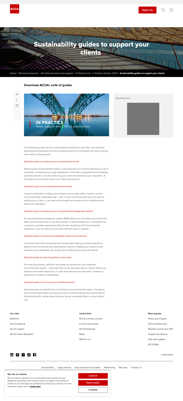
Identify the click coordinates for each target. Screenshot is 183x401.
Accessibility (48, 367)
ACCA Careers (17, 329)
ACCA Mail (153, 344)
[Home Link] (167, 354)
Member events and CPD (160, 329)
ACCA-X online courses (90, 318)
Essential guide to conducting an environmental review (51, 161)
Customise (92, 390)
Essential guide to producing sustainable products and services (55, 236)
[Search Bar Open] (163, 10)
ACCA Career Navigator (21, 334)
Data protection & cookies (87, 367)
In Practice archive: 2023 (105, 73)
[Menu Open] (171, 10)
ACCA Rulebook (87, 329)
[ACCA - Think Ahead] (14, 12)
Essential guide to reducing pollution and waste (47, 257)
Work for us (84, 339)
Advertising (109, 367)
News (82, 334)
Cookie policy (35, 386)
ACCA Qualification (157, 323)
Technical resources (28, 73)
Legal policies (64, 367)
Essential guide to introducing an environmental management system (58, 211)
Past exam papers (156, 339)
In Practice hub (82, 73)
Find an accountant (88, 323)
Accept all (93, 376)
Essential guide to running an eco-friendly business (49, 282)
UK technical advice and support (57, 73)
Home (13, 73)
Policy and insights (157, 318)
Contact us (136, 367)
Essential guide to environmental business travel (48, 186)
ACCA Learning (17, 323)
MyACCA (14, 318)
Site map (123, 367)
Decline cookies (93, 383)
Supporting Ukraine (157, 334)
